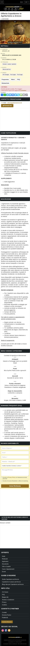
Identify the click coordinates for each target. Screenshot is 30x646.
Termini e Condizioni (8, 599)
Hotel (3, 556)
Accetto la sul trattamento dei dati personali (15, 478)
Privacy (4, 602)
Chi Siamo (5, 592)
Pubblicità (5, 617)
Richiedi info (5, 83)
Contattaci (23, 90)
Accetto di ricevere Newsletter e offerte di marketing (15, 481)
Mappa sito (5, 597)
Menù (13, 79)
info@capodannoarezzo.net (14, 102)
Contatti (4, 612)
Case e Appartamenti (8, 569)
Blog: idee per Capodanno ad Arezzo (13, 584)
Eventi (4, 571)
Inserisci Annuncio (7, 621)
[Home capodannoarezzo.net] (16, 6)
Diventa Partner (6, 615)
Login (26, 2)
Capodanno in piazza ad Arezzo (11, 582)
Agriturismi (5, 19)
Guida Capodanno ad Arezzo (10, 579)
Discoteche (5, 564)
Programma (5, 79)
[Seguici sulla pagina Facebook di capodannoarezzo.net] (6, 630)
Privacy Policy (11, 477)
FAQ (18, 79)
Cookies (4, 604)
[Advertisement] (15, 119)
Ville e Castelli (6, 566)
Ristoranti (5, 559)
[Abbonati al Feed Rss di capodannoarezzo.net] (9, 630)
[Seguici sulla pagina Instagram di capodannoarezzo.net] (2, 630)
